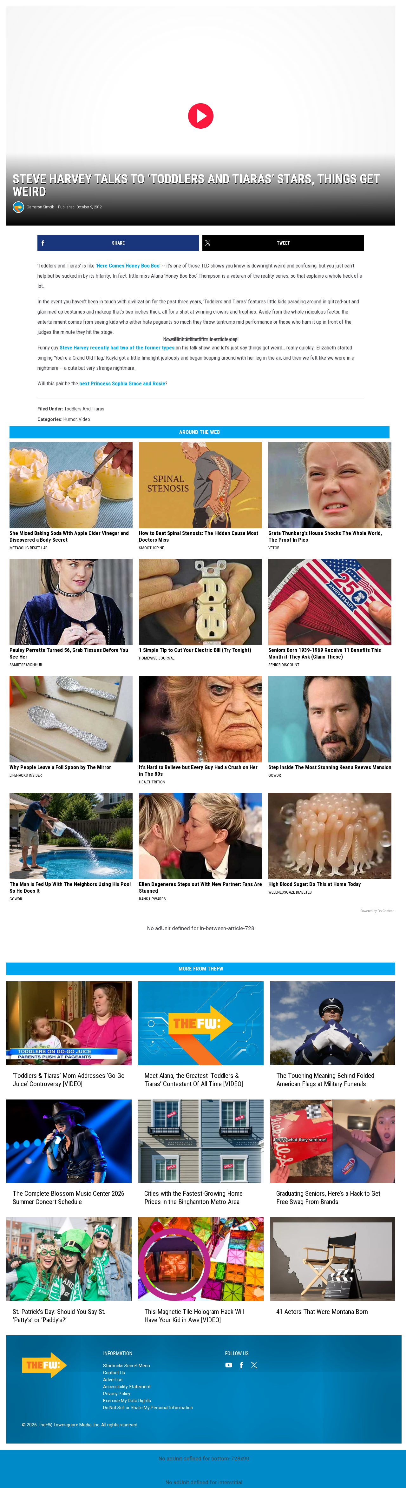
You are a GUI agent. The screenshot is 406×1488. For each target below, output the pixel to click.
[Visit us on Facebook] (244, 1365)
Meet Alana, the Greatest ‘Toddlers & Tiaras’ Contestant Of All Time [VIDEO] (193, 1079)
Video (84, 419)
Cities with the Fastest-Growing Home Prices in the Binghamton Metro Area (193, 1198)
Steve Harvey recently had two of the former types (117, 347)
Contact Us (114, 1372)
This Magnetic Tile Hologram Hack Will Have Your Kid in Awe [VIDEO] (194, 1315)
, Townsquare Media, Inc (75, 1424)
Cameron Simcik (40, 207)
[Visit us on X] (256, 1365)
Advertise (112, 1379)
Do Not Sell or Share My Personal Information (148, 1407)
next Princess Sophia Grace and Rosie (122, 383)
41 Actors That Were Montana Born (322, 1311)
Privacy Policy (116, 1393)
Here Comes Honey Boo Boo (128, 265)
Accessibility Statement (127, 1386)
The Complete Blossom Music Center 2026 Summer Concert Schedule (68, 1198)
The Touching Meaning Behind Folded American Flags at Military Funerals (325, 1079)
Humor (70, 419)
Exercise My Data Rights (127, 1400)
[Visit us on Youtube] (231, 1365)
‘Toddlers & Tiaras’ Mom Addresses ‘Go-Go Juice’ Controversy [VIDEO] (69, 1079)
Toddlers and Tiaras (84, 408)
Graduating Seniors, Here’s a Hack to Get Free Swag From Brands (328, 1198)
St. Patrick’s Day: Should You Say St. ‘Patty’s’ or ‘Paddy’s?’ (59, 1315)
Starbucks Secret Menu (126, 1365)
